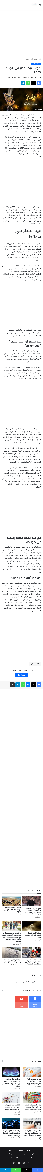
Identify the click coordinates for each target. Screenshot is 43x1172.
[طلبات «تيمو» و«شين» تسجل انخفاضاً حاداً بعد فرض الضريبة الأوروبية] (32, 1072)
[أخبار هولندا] (34, 5)
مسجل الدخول (27, 982)
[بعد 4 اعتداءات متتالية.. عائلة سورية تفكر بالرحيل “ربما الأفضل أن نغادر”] (31, 952)
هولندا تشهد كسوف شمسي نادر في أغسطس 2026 (32, 935)
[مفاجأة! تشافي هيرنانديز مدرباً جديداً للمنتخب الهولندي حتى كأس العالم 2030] (31, 901)
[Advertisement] (21, 32)
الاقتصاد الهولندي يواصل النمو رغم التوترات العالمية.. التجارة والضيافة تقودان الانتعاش (11, 1109)
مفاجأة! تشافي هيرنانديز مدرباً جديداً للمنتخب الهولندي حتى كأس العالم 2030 (32, 911)
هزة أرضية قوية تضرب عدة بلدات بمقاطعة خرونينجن (12, 960)
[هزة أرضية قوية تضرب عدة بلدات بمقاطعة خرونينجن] (11, 952)
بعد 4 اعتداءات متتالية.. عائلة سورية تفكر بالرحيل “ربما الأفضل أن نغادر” (33, 961)
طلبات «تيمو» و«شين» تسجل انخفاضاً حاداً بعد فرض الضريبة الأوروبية (33, 1081)
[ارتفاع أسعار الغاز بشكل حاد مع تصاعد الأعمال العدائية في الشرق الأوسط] (11, 1123)
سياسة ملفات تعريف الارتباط (24, 1157)
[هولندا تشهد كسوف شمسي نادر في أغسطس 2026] (31, 926)
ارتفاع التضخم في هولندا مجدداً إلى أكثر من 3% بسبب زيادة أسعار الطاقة (33, 1107)
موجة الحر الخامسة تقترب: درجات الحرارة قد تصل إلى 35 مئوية (11, 909)
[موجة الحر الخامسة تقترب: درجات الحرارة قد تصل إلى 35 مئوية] (11, 901)
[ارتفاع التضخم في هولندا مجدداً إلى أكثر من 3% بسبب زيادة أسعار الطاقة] (32, 1097)
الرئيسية (36, 59)
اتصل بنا (11, 1154)
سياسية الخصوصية (21, 1154)
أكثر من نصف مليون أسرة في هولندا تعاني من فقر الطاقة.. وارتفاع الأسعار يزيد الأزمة (32, 1134)
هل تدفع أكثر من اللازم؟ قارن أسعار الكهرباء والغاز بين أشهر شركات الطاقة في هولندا (11, 1083)
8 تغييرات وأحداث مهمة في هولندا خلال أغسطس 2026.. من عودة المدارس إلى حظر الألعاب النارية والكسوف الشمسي (11, 937)
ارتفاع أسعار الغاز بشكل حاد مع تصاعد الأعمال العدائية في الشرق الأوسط (11, 1133)
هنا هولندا (11, 1150)
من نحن (12, 1157)
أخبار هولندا (29, 59)
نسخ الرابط (21, 675)
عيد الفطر (34, 664)
